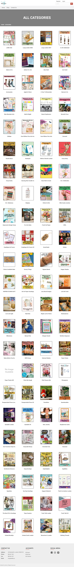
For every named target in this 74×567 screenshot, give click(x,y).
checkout (29, 556)
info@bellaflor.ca (11, 558)
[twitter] (58, 553)
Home (3, 7)
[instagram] (55, 553)
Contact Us (14, 7)
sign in (28, 552)
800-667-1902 (11, 554)
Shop (8, 7)
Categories (8, 24)
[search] (71, 4)
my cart (28, 554)
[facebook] (51, 553)
